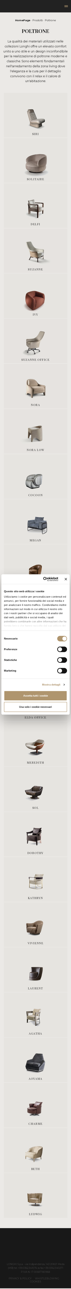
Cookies (35, 1281)
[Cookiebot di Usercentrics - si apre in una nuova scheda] (44, 579)
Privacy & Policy (20, 1278)
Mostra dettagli (51, 684)
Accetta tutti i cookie (35, 695)
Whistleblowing (47, 1278)
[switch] (62, 649)
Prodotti (37, 20)
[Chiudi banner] (66, 579)
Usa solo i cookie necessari (35, 706)
